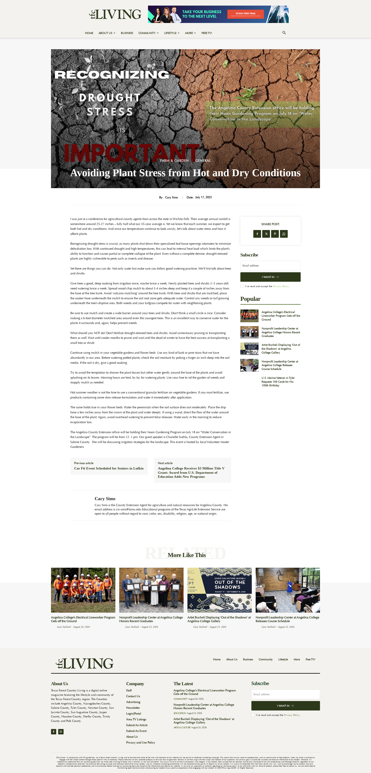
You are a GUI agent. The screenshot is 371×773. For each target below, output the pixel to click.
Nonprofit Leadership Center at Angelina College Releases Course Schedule (280, 365)
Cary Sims (171, 197)
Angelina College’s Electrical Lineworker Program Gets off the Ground (281, 315)
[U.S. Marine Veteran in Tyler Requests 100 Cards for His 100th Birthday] (249, 382)
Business (127, 33)
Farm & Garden (174, 160)
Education (180, 713)
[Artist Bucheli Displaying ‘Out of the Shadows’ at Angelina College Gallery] (249, 349)
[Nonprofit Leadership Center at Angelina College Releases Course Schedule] (249, 365)
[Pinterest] (275, 234)
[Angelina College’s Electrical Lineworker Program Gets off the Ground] (249, 316)
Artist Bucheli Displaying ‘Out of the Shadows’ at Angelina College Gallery (281, 348)
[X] (266, 234)
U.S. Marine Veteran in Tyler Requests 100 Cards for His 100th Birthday (278, 381)
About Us (105, 33)
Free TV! (207, 33)
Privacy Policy (281, 286)
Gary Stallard (63, 626)
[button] (284, 33)
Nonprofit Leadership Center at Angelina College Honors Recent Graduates (281, 332)
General (203, 160)
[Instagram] (60, 731)
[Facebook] (257, 234)
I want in (268, 277)
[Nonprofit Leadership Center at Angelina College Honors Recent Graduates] (249, 332)
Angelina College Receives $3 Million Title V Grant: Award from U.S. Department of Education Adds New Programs (191, 472)
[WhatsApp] (284, 234)
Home (89, 33)
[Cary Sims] (79, 506)
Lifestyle (170, 33)
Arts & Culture (182, 727)
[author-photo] (53, 627)
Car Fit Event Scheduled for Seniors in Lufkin (109, 468)
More (189, 33)
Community (147, 33)
